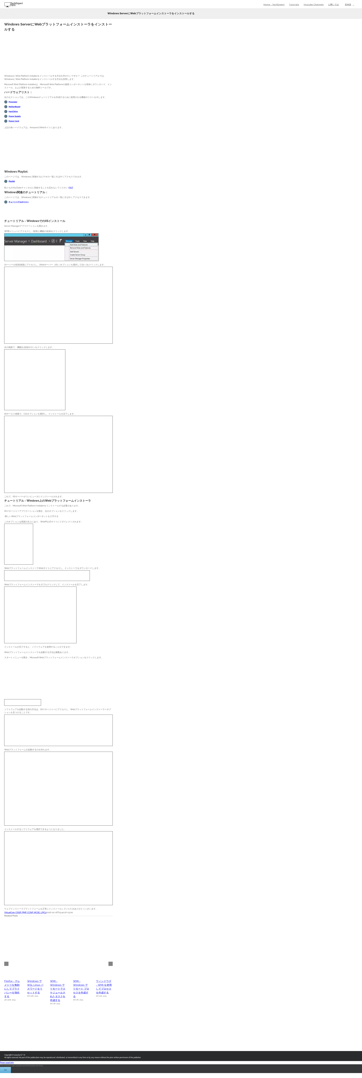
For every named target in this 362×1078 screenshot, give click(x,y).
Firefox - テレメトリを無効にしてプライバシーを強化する (12, 989)
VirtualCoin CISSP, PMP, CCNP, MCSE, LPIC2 (25, 912)
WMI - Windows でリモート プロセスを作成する (81, 989)
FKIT (71, 187)
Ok (5, 1070)
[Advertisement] (58, 52)
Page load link (7, 1062)
